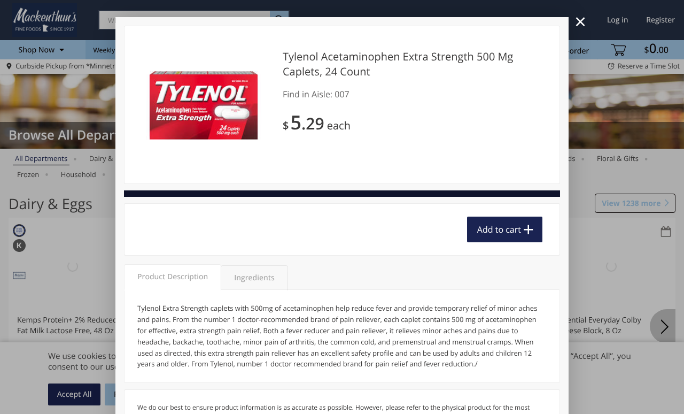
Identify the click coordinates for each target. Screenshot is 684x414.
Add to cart (499, 229)
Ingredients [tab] (254, 278)
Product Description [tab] (172, 277)
